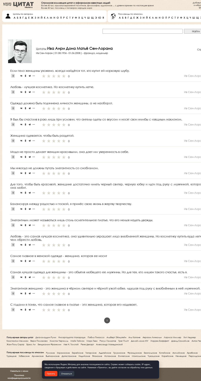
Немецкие (181, 356)
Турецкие (11, 356)
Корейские (167, 356)
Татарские (91, 352)
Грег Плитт (123, 340)
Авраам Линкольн (152, 337)
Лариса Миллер (172, 337)
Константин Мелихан (17, 340)
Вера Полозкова (39, 340)
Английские (178, 352)
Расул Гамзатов (108, 340)
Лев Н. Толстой (71, 344)
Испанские (110, 356)
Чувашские (154, 356)
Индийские (84, 356)
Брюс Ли (31, 344)
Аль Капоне (134, 337)
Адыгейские (105, 352)
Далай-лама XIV (139, 340)
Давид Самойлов (180, 340)
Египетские (124, 356)
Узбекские (24, 356)
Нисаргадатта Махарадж (71, 337)
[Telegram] (29, 76)
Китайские (164, 352)
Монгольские (139, 356)
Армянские (38, 356)
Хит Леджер (189, 337)
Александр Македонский (109, 344)
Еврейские (77, 352)
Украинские (63, 352)
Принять (51, 373)
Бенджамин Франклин (49, 344)
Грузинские (119, 352)
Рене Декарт (87, 344)
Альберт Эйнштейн (116, 337)
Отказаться (66, 373)
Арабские (192, 352)
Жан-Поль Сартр (15, 344)
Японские (97, 356)
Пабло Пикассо (96, 337)
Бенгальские (150, 352)
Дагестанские (69, 356)
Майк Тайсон (77, 340)
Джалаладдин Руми (45, 337)
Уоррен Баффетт (160, 340)
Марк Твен (92, 340)
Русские (50, 352)
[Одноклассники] (25, 76)
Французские (134, 352)
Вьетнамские (52, 356)
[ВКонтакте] (21, 76)
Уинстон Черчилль (59, 340)
